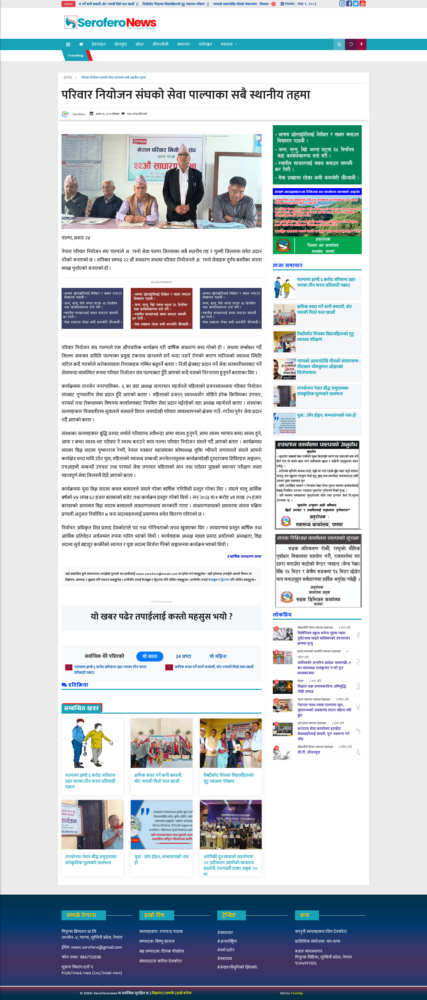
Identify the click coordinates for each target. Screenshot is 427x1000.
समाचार (183, 44)
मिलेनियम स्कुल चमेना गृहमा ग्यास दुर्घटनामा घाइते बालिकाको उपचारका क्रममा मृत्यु (324, 638)
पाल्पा (312, 627)
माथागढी (308, 651)
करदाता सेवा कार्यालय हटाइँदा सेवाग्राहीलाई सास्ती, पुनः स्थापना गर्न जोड (323, 733)
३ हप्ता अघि (345, 627)
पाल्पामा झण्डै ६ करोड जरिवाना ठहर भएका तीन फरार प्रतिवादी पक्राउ (110, 670)
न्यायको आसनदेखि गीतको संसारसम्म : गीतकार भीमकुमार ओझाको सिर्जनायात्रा (328, 367)
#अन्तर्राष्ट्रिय (227, 941)
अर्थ (299, 723)
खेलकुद (120, 44)
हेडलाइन (99, 44)
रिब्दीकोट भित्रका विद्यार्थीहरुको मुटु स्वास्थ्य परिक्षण (229, 778)
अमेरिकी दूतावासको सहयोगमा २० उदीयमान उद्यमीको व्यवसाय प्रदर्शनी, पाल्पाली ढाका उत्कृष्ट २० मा (230, 865)
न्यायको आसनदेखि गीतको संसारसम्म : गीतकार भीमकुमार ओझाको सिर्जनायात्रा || (228, 4)
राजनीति (318, 651)
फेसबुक (212, 579)
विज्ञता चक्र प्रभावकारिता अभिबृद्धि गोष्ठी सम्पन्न (322, 689)
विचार (312, 746)
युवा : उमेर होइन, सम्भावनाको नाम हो (161, 859)
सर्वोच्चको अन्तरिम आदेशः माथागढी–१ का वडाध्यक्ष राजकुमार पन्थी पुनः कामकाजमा (324, 668)
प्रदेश (140, 44)
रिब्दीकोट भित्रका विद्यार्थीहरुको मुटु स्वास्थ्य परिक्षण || (142, 4)
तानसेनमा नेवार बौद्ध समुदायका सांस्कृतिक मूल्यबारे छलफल (91, 859)
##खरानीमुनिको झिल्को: (237, 967)
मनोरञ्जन (205, 44)
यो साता (149, 656)
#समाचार (225, 933)
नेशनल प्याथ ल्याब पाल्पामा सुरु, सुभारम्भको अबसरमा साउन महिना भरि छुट (324, 710)
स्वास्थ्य (227, 44)
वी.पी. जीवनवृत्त (309, 752)
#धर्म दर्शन (225, 950)
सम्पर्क (170, 993)
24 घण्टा (183, 656)
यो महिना (218, 656)
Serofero (78, 114)
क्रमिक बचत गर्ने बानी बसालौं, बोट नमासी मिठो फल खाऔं (214, 667)
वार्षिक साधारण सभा (245, 557)
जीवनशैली (160, 44)
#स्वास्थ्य (224, 958)
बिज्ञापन (157, 993)
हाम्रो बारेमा (184, 993)
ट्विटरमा (224, 579)
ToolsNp (297, 993)
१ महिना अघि (342, 699)
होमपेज (68, 77)
